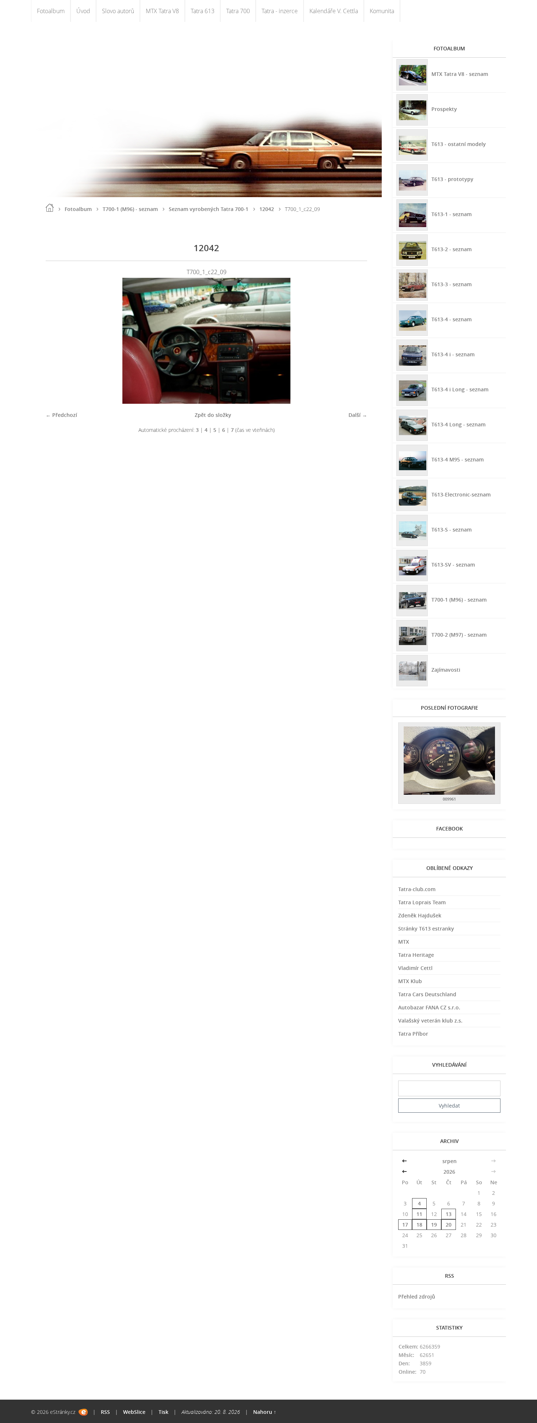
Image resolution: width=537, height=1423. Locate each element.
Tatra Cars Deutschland (427, 994)
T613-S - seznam (451, 529)
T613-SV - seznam (453, 564)
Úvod (83, 11)
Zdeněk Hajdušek (419, 915)
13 (449, 1214)
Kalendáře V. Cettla (333, 11)
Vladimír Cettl (415, 967)
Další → (358, 414)
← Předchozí (61, 414)
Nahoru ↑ (264, 1411)
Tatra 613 (202, 11)
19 (434, 1224)
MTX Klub (410, 981)
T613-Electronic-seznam (461, 494)
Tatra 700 (238, 11)
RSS (105, 1411)
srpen (449, 1161)
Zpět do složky (213, 414)
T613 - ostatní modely (458, 144)
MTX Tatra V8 (162, 11)
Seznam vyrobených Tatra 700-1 (208, 209)
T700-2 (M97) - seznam (459, 634)
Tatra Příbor (413, 1033)
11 (419, 1214)
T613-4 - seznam (451, 319)
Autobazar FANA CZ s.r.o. (429, 1007)
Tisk (163, 1411)
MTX (403, 941)
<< (405, 1161)
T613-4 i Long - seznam (459, 389)
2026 (449, 1171)
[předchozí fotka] (57, 341)
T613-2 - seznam (451, 249)
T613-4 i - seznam (453, 354)
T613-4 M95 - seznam (457, 459)
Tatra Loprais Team (422, 902)
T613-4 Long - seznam (458, 424)
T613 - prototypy (452, 179)
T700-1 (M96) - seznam (130, 209)
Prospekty (444, 109)
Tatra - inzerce (280, 11)
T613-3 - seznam (451, 284)
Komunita (382, 11)
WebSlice (134, 1411)
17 (405, 1224)
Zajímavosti (445, 669)
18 (419, 1224)
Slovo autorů (118, 11)
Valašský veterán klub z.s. (430, 1020)
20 (449, 1224)
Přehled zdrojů (416, 1296)
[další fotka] (355, 341)
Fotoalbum (51, 11)
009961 (449, 799)
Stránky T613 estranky (426, 928)
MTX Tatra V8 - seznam (459, 73)
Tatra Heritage (416, 954)
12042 (266, 209)
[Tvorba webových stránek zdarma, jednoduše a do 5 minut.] (83, 1412)
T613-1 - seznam (451, 214)
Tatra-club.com (416, 889)
